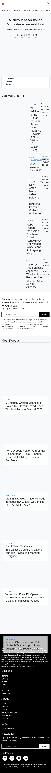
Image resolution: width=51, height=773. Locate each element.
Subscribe (5, 719)
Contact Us (6, 707)
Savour (16, 10)
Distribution (6, 716)
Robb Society (7, 694)
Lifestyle (5, 691)
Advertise (5, 710)
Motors (5, 10)
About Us (5, 704)
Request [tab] (9, 84)
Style (35, 10)
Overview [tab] (10, 78)
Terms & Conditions (9, 713)
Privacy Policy (7, 729)
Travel (26, 10)
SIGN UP (44, 314)
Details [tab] (9, 81)
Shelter (45, 10)
